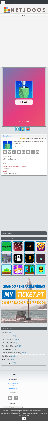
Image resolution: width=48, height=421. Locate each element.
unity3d (19, 166)
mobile (10, 166)
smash (15, 166)
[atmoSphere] (6, 246)
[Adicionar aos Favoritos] (28, 129)
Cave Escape (6, 363)
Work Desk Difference (9, 346)
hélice (5, 166)
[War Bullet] (29, 246)
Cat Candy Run (7, 343)
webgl (25, 166)
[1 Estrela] (20, 138)
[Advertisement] (24, 42)
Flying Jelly (6, 359)
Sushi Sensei (6, 356)
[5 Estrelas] (26, 138)
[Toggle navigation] (3, 2)
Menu (24, 15)
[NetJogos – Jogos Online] (24, 9)
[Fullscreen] (17, 129)
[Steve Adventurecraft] (29, 269)
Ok (24, 418)
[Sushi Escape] (18, 269)
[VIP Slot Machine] (41, 246)
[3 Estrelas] (23, 138)
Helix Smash (7, 136)
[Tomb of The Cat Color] (18, 258)
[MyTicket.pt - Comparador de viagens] (24, 300)
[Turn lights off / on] (22, 129)
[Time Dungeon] (41, 258)
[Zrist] (18, 246)
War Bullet (13, 388)
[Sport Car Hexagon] (41, 269)
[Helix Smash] (8, 145)
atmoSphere (13, 383)
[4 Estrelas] (25, 138)
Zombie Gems (6, 349)
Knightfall (5, 332)
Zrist (13, 386)
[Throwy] (6, 269)
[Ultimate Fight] (6, 258)
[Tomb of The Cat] (29, 258)
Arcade (5, 171)
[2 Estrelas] (22, 138)
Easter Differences (8, 339)
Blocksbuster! (6, 336)
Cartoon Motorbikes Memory (11, 353)
